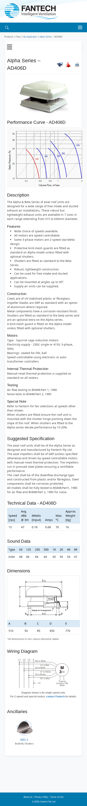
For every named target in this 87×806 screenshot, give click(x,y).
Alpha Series (46, 36)
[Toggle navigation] (81, 27)
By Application (30, 36)
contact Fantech (55, 696)
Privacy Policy (41, 797)
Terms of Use (57, 797)
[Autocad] (68, 64)
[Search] (7, 27)
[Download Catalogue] (60, 64)
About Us (28, 797)
